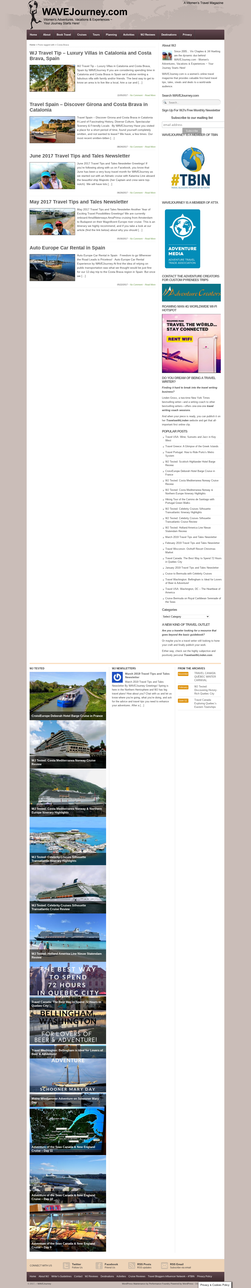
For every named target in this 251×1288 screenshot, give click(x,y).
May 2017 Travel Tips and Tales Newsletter (79, 201)
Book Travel (64, 34)
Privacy (187, 34)
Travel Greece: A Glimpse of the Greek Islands (191, 446)
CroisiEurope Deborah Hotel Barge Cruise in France (67, 715)
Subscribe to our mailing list (192, 117)
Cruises (81, 34)
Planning (111, 34)
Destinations (168, 34)
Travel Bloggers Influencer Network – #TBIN (171, 1276)
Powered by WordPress (182, 1284)
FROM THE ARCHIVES (191, 668)
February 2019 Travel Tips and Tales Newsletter (192, 542)
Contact (78, 1276)
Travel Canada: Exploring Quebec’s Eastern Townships (205, 703)
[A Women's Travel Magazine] (126, 28)
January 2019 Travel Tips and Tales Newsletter (192, 567)
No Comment (136, 95)
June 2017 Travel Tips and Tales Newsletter (80, 155)
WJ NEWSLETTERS (124, 668)
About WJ (44, 1276)
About (46, 34)
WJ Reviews (148, 34)
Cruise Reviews (136, 1276)
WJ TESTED (37, 668)
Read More (150, 95)
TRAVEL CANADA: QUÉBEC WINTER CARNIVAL (205, 677)
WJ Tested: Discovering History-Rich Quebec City (205, 690)
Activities (128, 34)
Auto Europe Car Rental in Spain (67, 247)
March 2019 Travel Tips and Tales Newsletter (191, 537)
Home (33, 34)
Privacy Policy (204, 1276)
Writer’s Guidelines (61, 1276)
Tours (96, 34)
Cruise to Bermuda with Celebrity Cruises (188, 573)
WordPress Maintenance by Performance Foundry (146, 1284)
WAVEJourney (43, 1284)
